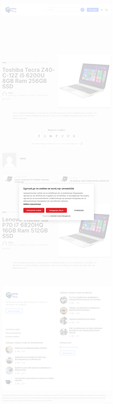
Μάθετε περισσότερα (32, 204)
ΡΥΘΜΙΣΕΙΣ (79, 210)
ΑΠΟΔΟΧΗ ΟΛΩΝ (34, 210)
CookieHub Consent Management (60, 216)
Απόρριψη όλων (56, 210)
